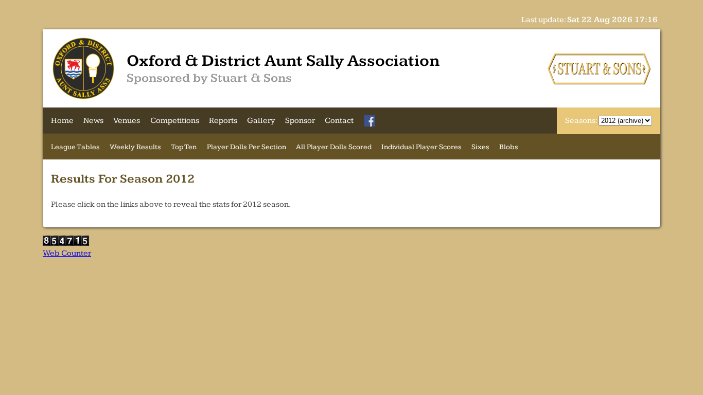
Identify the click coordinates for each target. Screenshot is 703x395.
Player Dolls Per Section (246, 146)
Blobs (508, 146)
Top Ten (184, 146)
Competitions (174, 120)
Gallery (261, 120)
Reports (223, 120)
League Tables (75, 146)
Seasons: (582, 120)
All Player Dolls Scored (334, 146)
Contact (339, 120)
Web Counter (67, 253)
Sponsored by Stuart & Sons (209, 78)
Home (62, 120)
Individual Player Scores (421, 146)
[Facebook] (370, 121)
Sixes (480, 146)
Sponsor (300, 120)
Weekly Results (135, 146)
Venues (126, 120)
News (93, 120)
